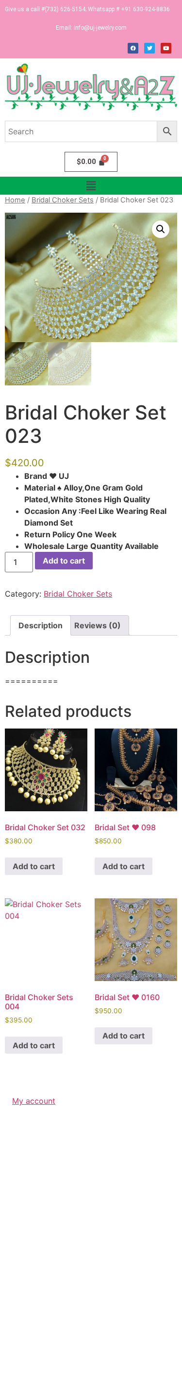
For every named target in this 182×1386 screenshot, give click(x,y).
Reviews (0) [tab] (97, 625)
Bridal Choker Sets (63, 200)
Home (15, 200)
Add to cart (64, 560)
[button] (91, 186)
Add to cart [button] (34, 866)
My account (33, 1101)
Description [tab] (40, 625)
